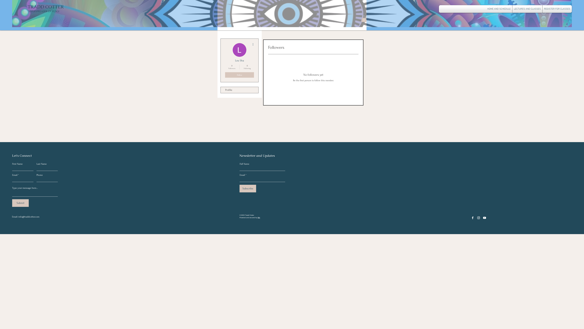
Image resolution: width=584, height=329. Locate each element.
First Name (17, 164)
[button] (364, 19)
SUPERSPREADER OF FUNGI (43, 11)
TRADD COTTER (46, 7)
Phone (39, 175)
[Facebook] (472, 218)
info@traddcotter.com (28, 216)
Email (14, 175)
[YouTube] (484, 218)
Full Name (244, 164)
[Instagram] (478, 218)
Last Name (41, 164)
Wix (259, 217)
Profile (228, 89)
